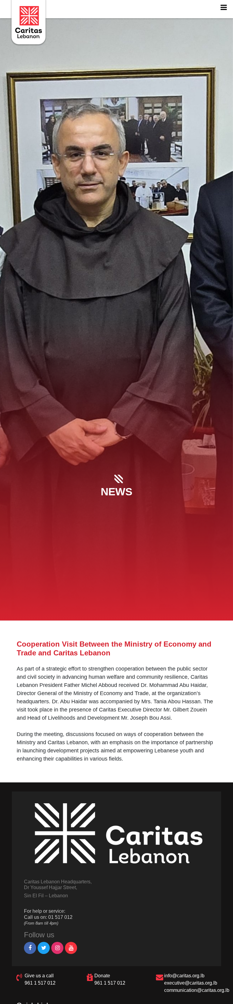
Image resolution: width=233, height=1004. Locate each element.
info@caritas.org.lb (184, 975)
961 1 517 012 (40, 983)
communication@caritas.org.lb (196, 990)
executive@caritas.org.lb (190, 983)
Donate (102, 975)
